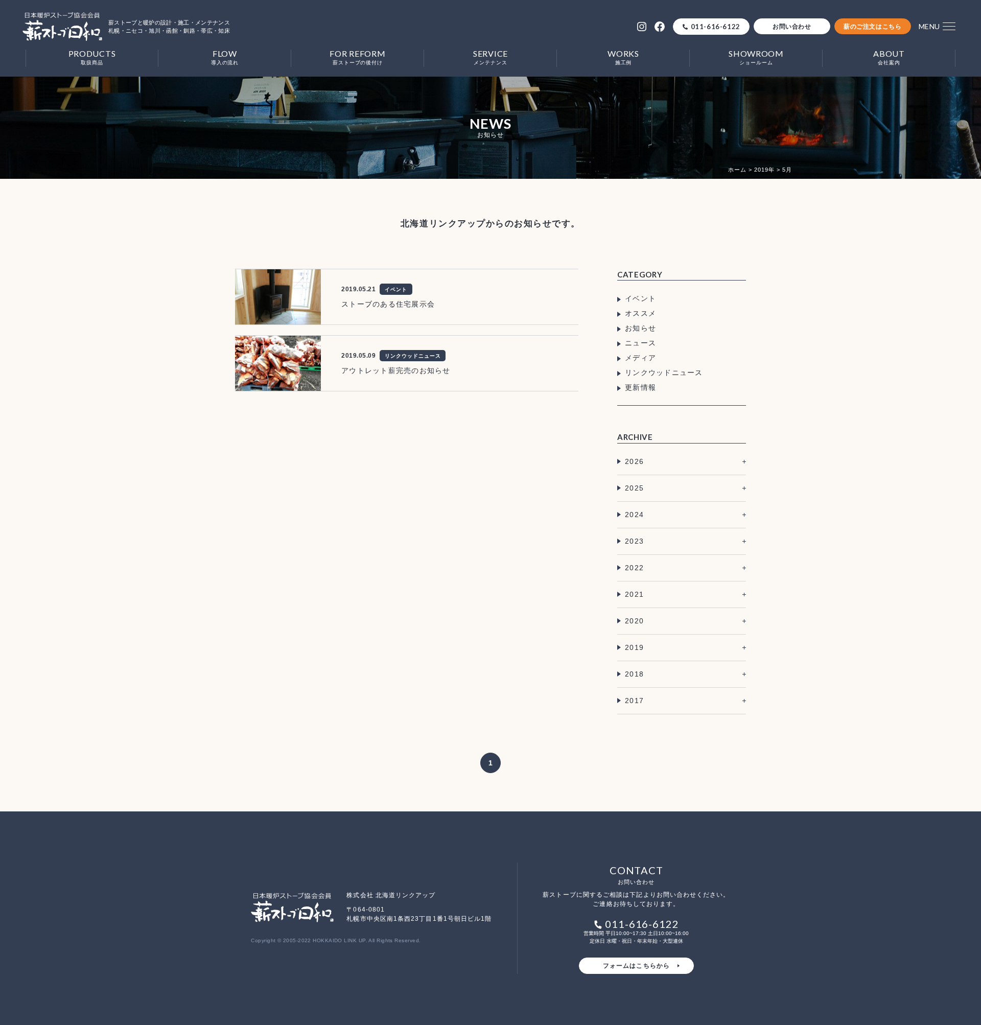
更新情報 (640, 387)
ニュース (640, 343)
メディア (640, 358)
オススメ (640, 313)
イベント (640, 298)
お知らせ (640, 328)
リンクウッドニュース (664, 372)
